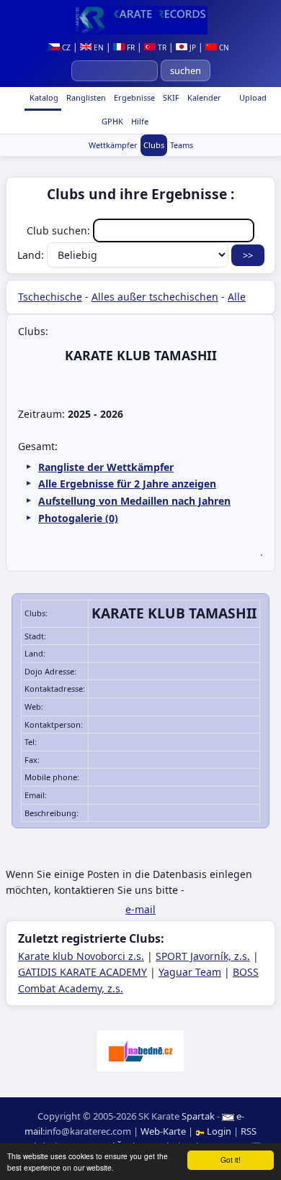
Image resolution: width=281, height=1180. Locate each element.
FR (130, 47)
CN (223, 47)
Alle (237, 296)
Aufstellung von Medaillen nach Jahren (134, 501)
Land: (32, 255)
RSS (249, 1131)
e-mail (140, 909)
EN (98, 47)
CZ (65, 47)
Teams (181, 145)
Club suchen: (60, 230)
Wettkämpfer (113, 145)
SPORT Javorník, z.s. (203, 956)
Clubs (153, 145)
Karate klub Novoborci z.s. (81, 956)
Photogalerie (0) (78, 518)
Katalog (42, 97)
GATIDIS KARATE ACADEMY (82, 972)
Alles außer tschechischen (155, 296)
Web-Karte (163, 1131)
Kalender (203, 97)
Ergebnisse (133, 97)
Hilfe (138, 121)
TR (161, 47)
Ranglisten (85, 97)
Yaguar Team (190, 972)
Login (219, 1131)
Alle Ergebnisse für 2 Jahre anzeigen (127, 483)
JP (191, 47)
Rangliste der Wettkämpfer (106, 467)
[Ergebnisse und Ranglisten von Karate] (140, 20)
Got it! (230, 1159)
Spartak (198, 1116)
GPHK (111, 121)
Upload (253, 97)
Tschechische (50, 296)
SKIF (170, 97)
